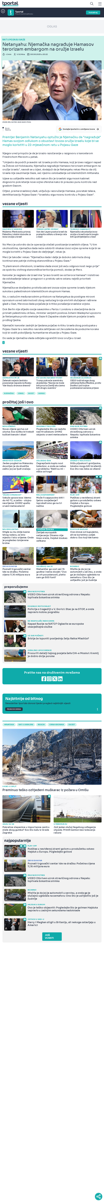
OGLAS (52, 26)
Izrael (21, 393)
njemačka (9, 393)
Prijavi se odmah (14, 709)
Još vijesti (49, 936)
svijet (31, 393)
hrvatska (9, 725)
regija (41, 725)
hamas (41, 393)
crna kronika (56, 725)
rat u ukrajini (26, 725)
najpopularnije (17, 840)
